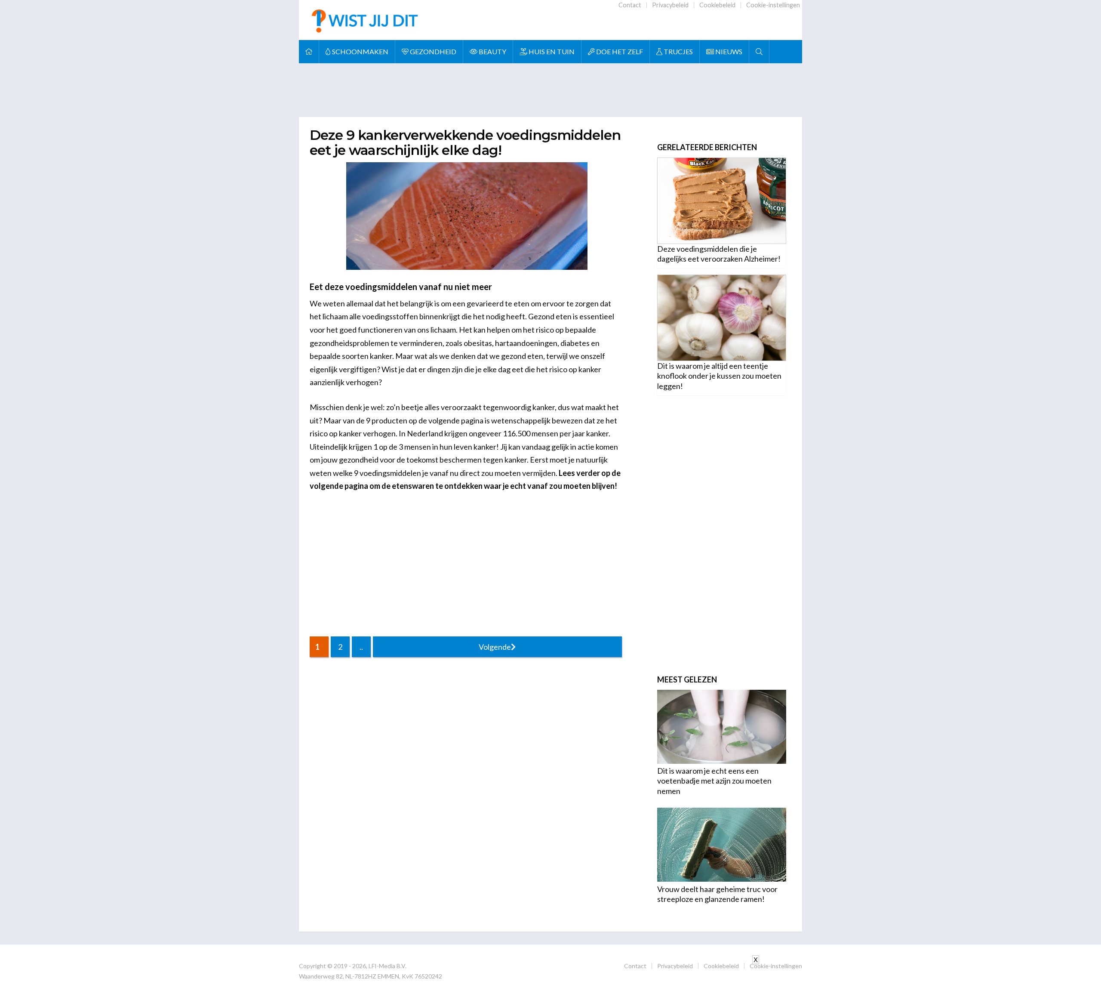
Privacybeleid (670, 5)
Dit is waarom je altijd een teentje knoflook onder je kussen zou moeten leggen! (719, 376)
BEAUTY (491, 51)
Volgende (495, 646)
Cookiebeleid (717, 5)
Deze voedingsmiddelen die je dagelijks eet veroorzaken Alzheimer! (719, 253)
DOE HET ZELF (619, 51)
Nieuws (728, 51)
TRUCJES (677, 51)
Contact (629, 5)
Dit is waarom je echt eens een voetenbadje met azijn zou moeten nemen (714, 781)
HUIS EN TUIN (551, 51)
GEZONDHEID (432, 51)
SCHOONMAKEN (359, 51)
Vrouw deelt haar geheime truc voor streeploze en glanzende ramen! (717, 894)
